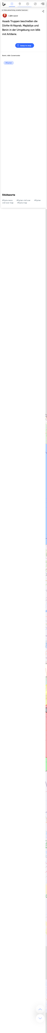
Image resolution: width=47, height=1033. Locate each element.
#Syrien (8, 63)
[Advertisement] (23, 89)
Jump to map (25, 46)
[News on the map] (4, 4)
